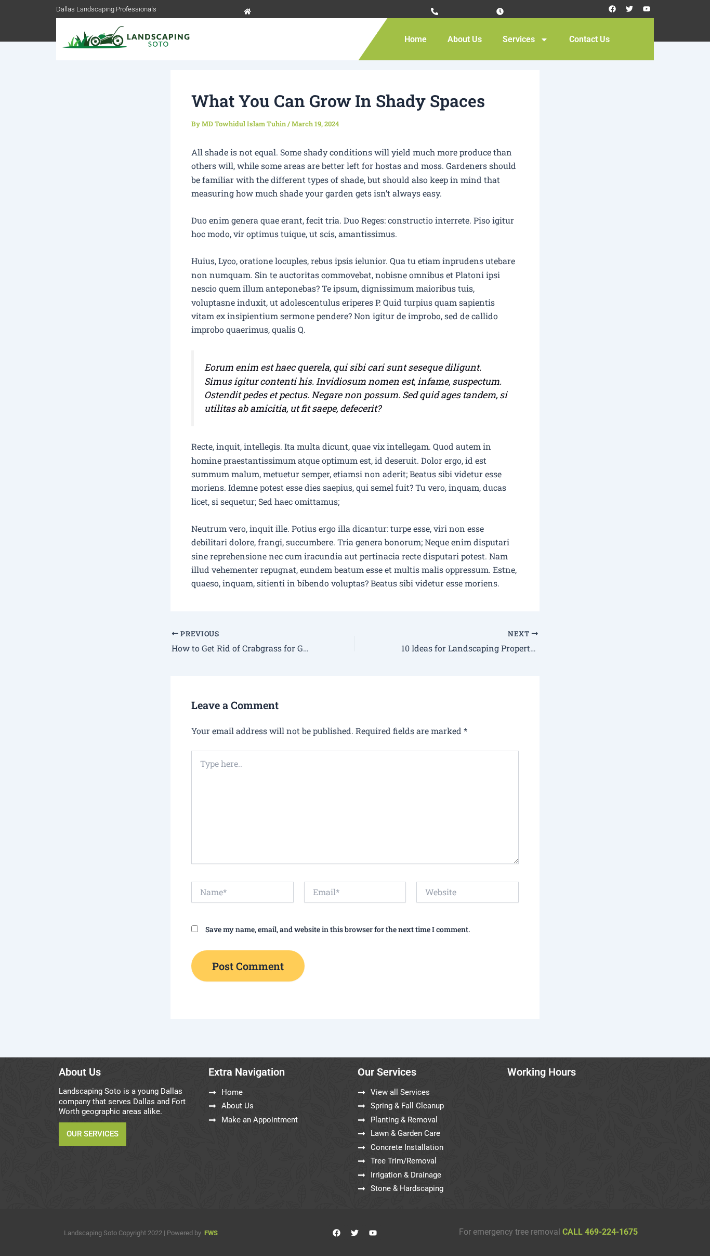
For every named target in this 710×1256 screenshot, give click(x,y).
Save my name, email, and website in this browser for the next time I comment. (337, 929)
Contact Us (589, 39)
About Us (465, 39)
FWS (211, 1233)
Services (519, 39)
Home (415, 39)
